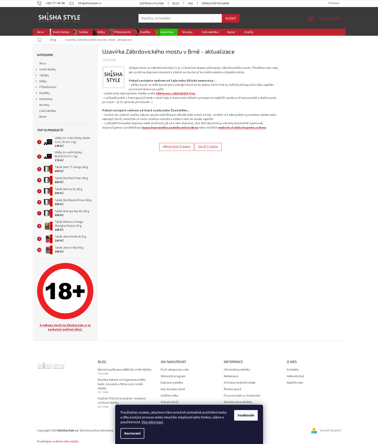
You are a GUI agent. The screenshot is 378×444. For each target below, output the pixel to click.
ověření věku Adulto (65, 441)
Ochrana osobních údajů (239, 383)
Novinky (44, 105)
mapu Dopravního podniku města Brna (170, 128)
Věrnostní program (215, 4)
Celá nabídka (47, 111)
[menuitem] (40, 32)
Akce (42, 63)
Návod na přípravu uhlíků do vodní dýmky (124, 370)
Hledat (230, 18)
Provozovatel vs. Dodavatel (242, 396)
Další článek (208, 147)
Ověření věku (169, 396)
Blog (176, 4)
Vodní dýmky (47, 69)
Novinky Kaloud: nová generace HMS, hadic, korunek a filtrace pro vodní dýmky (122, 384)
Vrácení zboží (169, 402)
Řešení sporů (232, 389)
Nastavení (132, 433)
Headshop (46, 99)
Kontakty (293, 370)
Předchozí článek (176, 147)
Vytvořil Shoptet (330, 430)
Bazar (43, 116)
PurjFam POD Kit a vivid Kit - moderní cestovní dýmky (121, 401)
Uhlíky (43, 81)
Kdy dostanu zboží (173, 389)
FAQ (190, 4)
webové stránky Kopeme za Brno (242, 128)
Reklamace (231, 376)
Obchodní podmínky (237, 370)
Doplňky (44, 93)
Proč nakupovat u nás (175, 370)
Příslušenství (47, 87)
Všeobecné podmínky (238, 402)
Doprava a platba (152, 4)
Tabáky (44, 75)
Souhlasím (245, 415)
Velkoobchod (295, 376)
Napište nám (295, 383)
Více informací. (153, 422)
